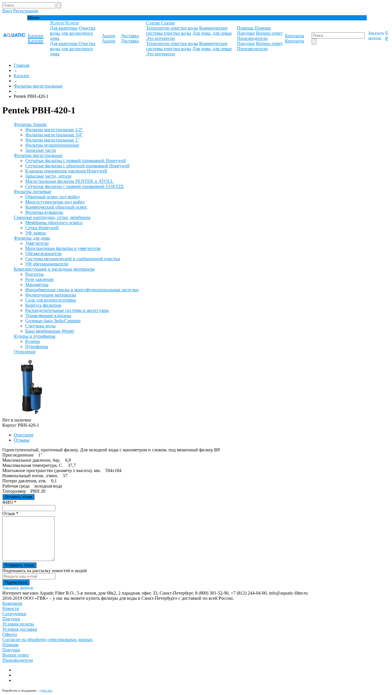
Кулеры (32, 341)
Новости (10, 608)
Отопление (25, 351)
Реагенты (34, 274)
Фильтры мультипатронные (52, 145)
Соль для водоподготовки (50, 300)
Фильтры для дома (32, 238)
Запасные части (40, 150)
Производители (252, 38)
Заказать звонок (376, 36)
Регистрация (25, 10)
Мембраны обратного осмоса (53, 222)
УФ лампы (35, 232)
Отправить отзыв (19, 565)
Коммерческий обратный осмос (56, 207)
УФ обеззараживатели (46, 263)
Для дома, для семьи (212, 33)
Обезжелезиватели (43, 253)
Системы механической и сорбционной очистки (72, 258)
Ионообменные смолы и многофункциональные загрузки (82, 289)
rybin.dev (46, 690)
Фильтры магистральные (38, 86)
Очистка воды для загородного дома (72, 33)
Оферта (9, 634)
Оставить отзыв (18, 497)
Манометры (36, 284)
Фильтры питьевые (32, 191)
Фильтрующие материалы (50, 294)
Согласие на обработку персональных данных (47, 639)
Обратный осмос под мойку (52, 196)
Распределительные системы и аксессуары (67, 310)
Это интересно (160, 38)
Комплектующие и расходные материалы (54, 269)
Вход (7, 10)
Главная (21, 65)
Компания (12, 603)
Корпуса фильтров (43, 305)
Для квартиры (63, 28)
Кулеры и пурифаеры (34, 336)
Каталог (22, 75)
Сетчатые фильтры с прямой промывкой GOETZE (74, 186)
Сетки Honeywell (42, 227)
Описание (24, 434)
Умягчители (37, 243)
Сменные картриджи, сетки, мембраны (52, 217)
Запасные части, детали (48, 176)
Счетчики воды (40, 325)
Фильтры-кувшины (44, 212)
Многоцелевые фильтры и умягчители (63, 248)
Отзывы (22, 440)
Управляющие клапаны (48, 315)
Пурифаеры (36, 346)
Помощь (10, 644)
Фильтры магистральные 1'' (52, 139)
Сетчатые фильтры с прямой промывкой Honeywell (75, 160)
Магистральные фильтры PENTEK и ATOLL (69, 181)
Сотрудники (14, 613)
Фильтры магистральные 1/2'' (54, 129)
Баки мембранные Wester (49, 331)
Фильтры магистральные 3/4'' (54, 134)
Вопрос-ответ (269, 33)
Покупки (246, 33)
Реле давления (39, 279)
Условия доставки (19, 629)
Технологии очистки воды (172, 28)
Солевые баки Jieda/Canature (53, 320)
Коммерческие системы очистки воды (187, 31)
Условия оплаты (18, 624)
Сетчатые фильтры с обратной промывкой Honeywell (77, 165)
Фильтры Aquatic (30, 124)
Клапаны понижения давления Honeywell (66, 170)
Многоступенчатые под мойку (55, 201)
